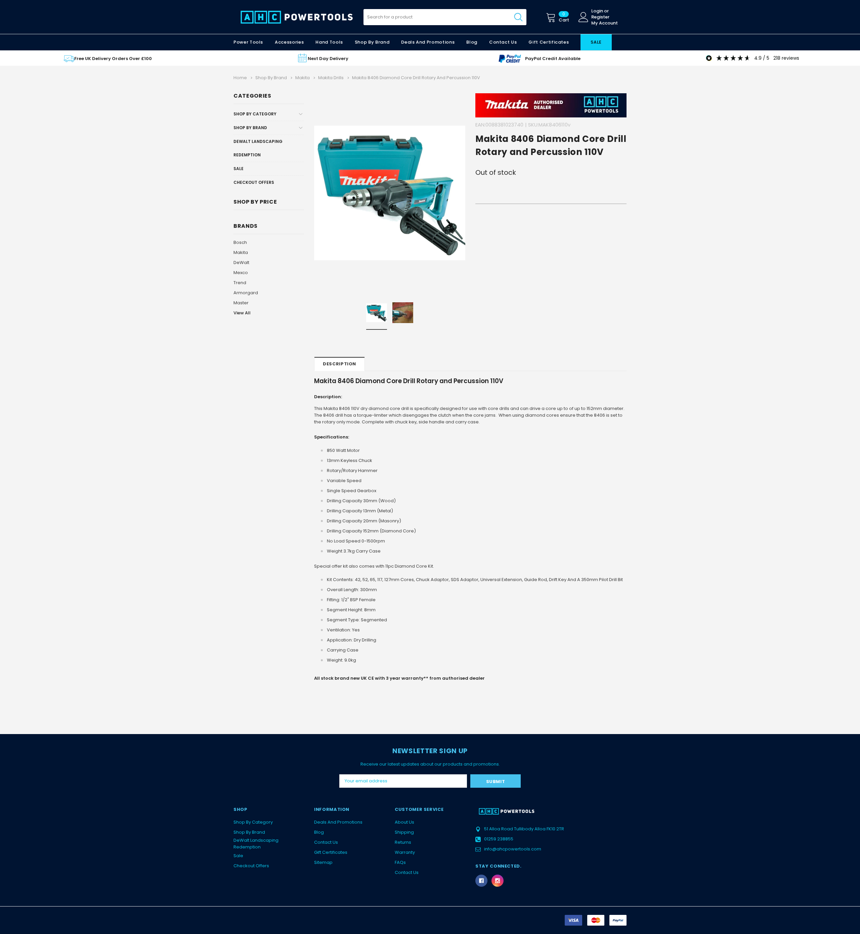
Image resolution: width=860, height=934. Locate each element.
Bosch (240, 242)
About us (404, 822)
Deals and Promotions (428, 42)
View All (242, 313)
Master (241, 303)
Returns (403, 842)
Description (339, 364)
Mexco (240, 272)
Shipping (404, 832)
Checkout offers (253, 182)
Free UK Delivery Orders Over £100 (113, 58)
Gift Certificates (330, 852)
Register (600, 17)
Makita (240, 252)
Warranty (405, 852)
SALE (596, 42)
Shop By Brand (250, 128)
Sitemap (323, 862)
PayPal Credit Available (552, 58)
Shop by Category (254, 114)
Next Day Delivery (328, 58)
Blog (319, 832)
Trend (239, 282)
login (597, 11)
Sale (238, 168)
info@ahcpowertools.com (512, 849)
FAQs (400, 862)
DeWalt (241, 262)
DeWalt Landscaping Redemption (258, 148)
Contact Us (326, 842)
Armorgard (245, 293)
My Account (604, 23)
